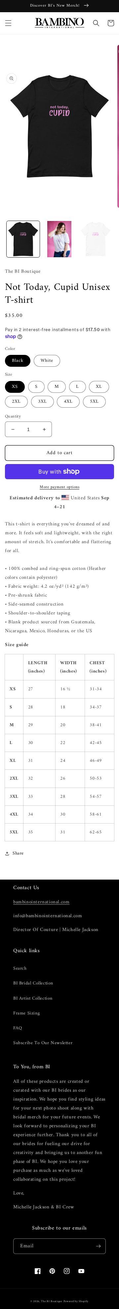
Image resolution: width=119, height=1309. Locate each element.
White (47, 361)
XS (15, 387)
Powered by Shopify (76, 1301)
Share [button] (18, 853)
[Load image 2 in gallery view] (59, 239)
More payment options (59, 487)
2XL (16, 401)
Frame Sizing (26, 1013)
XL (99, 387)
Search (20, 968)
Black (17, 361)
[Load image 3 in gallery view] (95, 239)
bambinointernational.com (41, 902)
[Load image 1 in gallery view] (23, 239)
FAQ (17, 1028)
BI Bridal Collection (33, 983)
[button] (8, 23)
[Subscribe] (98, 1246)
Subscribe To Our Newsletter (42, 1043)
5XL (94, 401)
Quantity (13, 416)
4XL (68, 401)
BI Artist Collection (33, 998)
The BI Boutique (51, 1301)
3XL (42, 401)
